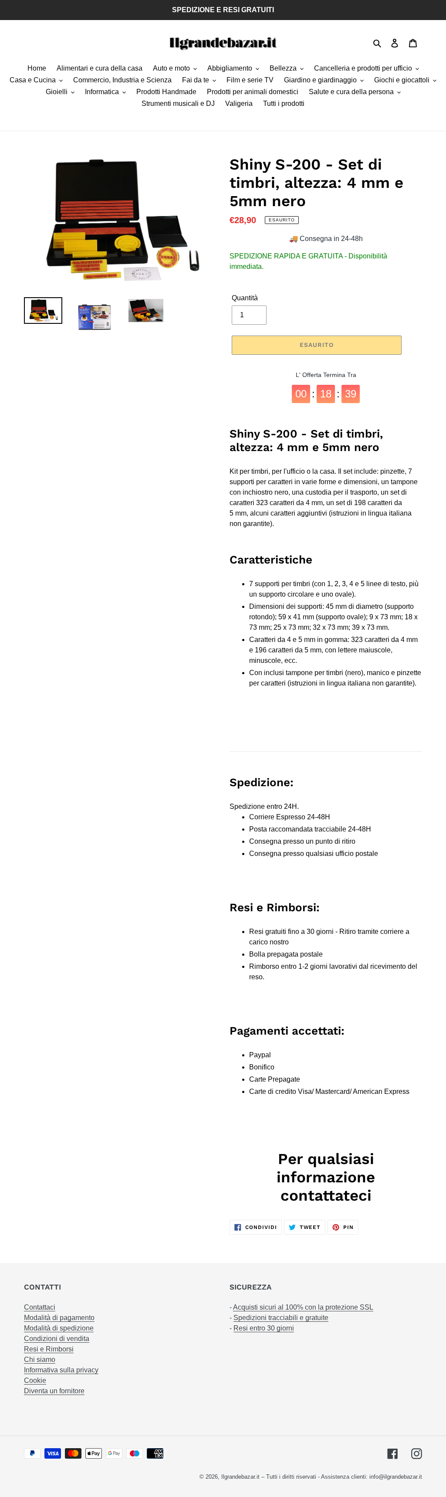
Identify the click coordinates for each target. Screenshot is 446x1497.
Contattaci (39, 1307)
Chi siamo (39, 1359)
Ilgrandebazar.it (240, 1476)
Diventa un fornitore (54, 1391)
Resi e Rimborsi (49, 1349)
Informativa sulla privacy (61, 1370)
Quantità (245, 298)
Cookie (35, 1380)
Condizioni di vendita (56, 1338)
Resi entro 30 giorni (263, 1328)
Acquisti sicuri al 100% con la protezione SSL (303, 1307)
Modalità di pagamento (59, 1317)
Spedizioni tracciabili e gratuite (280, 1317)
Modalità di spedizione (59, 1328)
